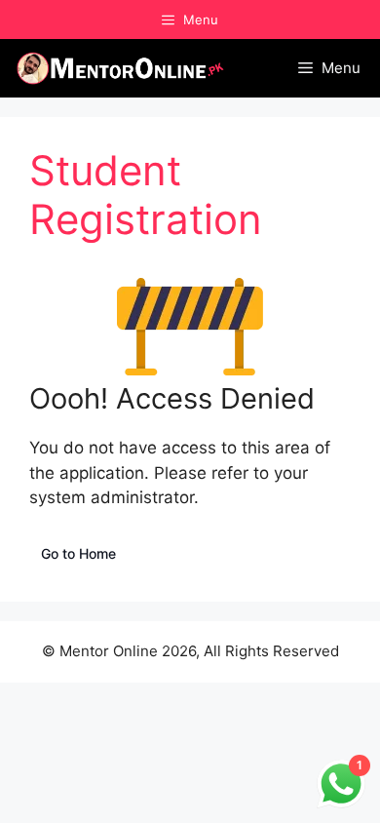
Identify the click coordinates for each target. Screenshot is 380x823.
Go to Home (78, 553)
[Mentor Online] (121, 68)
